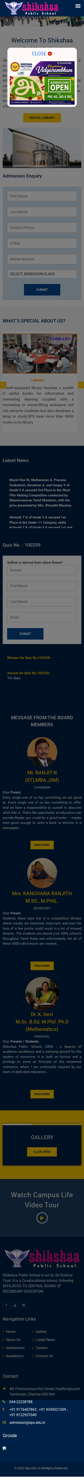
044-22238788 (20, 1402)
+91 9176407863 (23, 1409)
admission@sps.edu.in (27, 1422)
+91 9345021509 (53, 1409)
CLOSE (40, 53)
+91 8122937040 (23, 1415)
